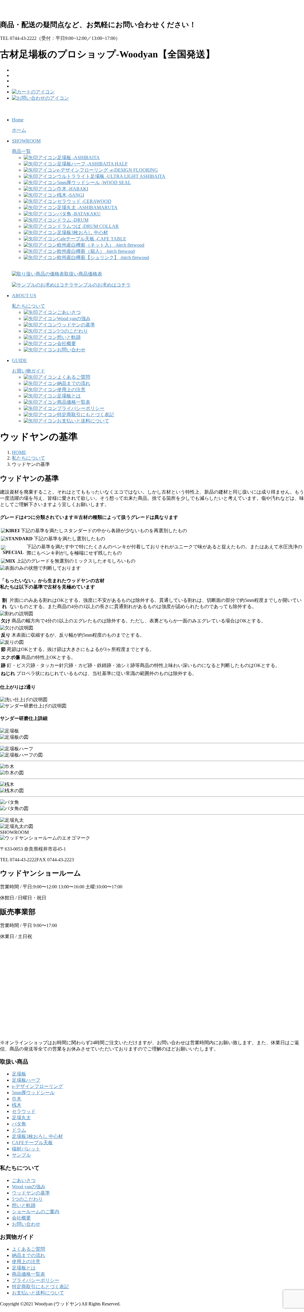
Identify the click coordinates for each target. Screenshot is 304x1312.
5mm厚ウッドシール (33, 1092)
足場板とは (24, 1267)
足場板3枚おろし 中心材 (37, 1136)
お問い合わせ (26, 1224)
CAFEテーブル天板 (32, 1142)
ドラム (19, 1130)
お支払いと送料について (38, 1292)
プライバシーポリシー (35, 1280)
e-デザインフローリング (37, 1086)
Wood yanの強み (28, 1186)
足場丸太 (21, 1117)
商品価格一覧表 (28, 1274)
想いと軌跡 (24, 1205)
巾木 (16, 1098)
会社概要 (21, 1217)
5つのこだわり (27, 1199)
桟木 (16, 1105)
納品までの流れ (28, 1255)
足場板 (19, 1073)
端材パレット (26, 1148)
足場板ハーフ (26, 1080)
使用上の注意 (26, 1261)
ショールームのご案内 (35, 1211)
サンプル (21, 1155)
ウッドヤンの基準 (31, 1192)
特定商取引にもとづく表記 (40, 1286)
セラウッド (24, 1111)
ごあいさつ (24, 1180)
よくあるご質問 (28, 1249)
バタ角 (19, 1123)
